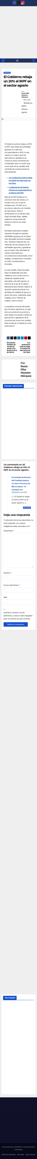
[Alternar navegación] (17, 60)
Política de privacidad (8, 1154)
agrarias (17, 236)
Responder (27, 507)
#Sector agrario (25, 110)
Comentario (9, 531)
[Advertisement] (18, 38)
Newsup (30, 1147)
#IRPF (24, 106)
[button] (30, 60)
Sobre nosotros (30, 1154)
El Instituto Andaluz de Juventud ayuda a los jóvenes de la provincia (12, 347)
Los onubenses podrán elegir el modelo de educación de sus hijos (20, 180)
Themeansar (18, 1149)
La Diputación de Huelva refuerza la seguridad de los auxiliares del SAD (20, 190)
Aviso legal (20, 1154)
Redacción (8, 406)
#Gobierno (28, 103)
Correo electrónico (12, 585)
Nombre (8, 573)
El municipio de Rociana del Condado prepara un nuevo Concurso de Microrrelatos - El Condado (21, 483)
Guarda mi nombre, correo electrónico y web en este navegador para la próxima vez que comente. (18, 616)
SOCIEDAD (7, 72)
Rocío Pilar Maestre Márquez (25, 95)
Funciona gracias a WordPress (12, 1147)
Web (5, 597)
